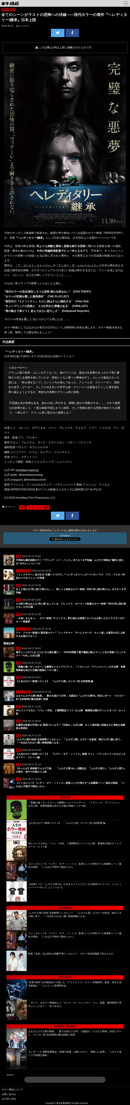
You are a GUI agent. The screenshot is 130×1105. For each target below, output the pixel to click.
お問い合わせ (9, 1094)
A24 (22, 507)
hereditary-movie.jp (27, 470)
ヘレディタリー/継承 (38, 507)
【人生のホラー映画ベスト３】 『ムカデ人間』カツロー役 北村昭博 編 (54, 681)
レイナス (24, 25)
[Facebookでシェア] (72, 33)
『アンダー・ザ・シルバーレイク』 (77, 265)
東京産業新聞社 (64, 1103)
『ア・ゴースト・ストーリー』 (34, 265)
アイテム (21, 571)
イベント (21, 629)
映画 (13, 10)
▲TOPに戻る (9, 1098)
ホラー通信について (12, 1089)
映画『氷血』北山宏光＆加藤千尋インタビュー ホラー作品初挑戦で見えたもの (70, 953)
